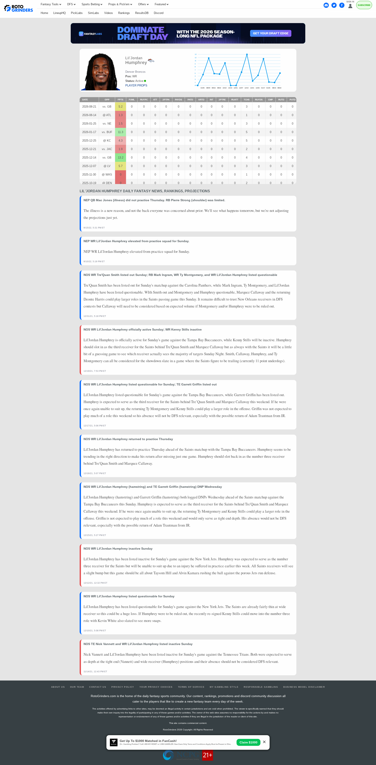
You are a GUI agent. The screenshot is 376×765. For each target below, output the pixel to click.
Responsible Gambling (261, 687)
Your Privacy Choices (156, 687)
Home (44, 13)
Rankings (124, 13)
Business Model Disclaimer (304, 687)
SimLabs (93, 13)
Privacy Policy (122, 687)
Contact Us (97, 687)
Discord (158, 13)
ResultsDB (142, 13)
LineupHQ (59, 13)
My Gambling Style (224, 687)
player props (136, 85)
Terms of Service (191, 687)
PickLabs (77, 13)
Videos (108, 13)
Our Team (77, 687)
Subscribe (364, 5)
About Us (58, 687)
